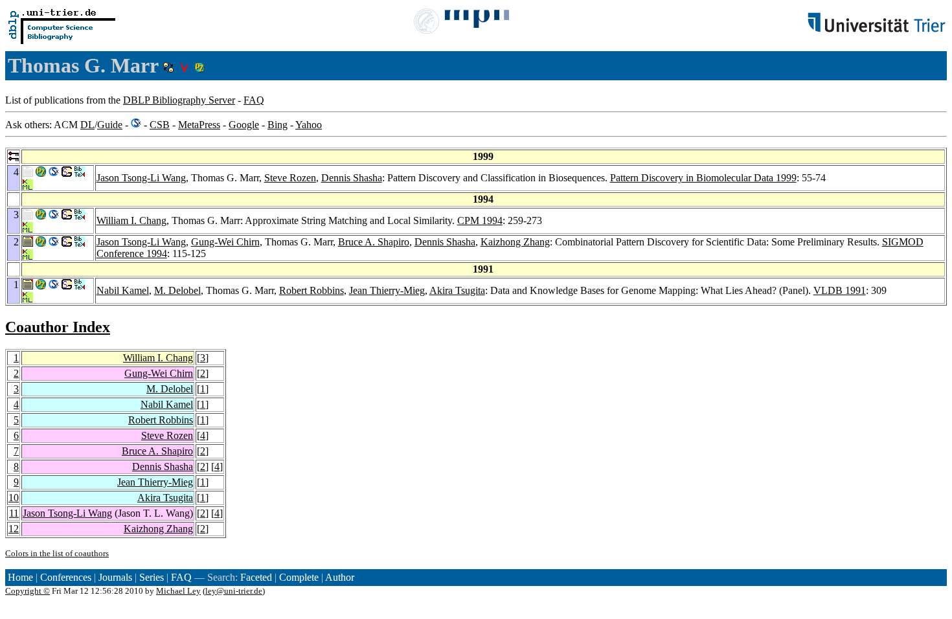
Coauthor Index (57, 327)
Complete (299, 577)
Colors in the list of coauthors (57, 553)
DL (87, 124)
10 (13, 497)
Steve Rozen (290, 177)
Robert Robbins (311, 290)
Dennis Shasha (351, 177)
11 (14, 513)
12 (13, 528)
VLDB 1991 (839, 290)
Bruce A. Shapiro (373, 241)
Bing (277, 124)
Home (20, 577)
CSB (160, 124)
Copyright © (27, 591)
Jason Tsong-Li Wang (141, 177)
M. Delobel (177, 290)
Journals (115, 577)
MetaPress (199, 124)
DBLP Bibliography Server (179, 100)
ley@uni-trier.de (233, 591)
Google (244, 124)
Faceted (256, 577)
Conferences (65, 577)
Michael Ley (178, 591)
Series (151, 577)
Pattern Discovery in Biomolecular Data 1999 (703, 177)
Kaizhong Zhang (515, 241)
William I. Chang (131, 220)
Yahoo (308, 124)
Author (339, 577)
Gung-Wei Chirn (225, 241)
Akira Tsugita (457, 290)
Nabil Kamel (122, 290)
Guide (109, 124)
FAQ (254, 100)
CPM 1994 (480, 220)
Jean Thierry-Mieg (387, 290)
